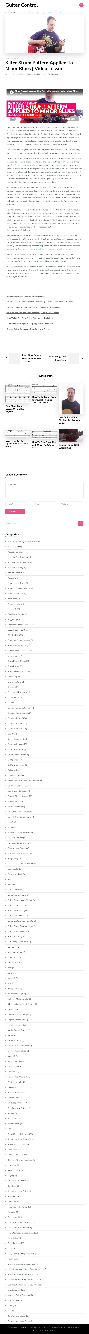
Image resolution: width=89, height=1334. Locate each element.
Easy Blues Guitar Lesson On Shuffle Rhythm (14, 409)
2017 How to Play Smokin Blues (22, 541)
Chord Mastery (14, 682)
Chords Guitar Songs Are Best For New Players (28, 329)
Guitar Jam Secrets (16, 915)
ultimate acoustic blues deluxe (21, 1264)
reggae (11, 1113)
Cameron (12, 676)
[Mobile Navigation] (81, 5)
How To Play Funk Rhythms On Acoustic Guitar (69, 420)
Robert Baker (14, 1123)
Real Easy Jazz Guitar (17, 1108)
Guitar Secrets (14, 936)
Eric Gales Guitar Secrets (19, 832)
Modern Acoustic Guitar (18, 1045)
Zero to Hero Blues (16, 1316)
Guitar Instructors (16, 910)
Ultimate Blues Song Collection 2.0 (23, 1279)
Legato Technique (16, 1019)
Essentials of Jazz (15, 837)
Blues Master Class (16, 661)
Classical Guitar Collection (19, 708)
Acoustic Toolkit (15, 572)
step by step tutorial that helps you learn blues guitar (46, 249)
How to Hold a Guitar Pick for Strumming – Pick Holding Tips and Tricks (40, 302)
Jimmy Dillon (13, 988)
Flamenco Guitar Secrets (19, 853)
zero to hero (13, 1311)
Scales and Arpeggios (17, 1144)
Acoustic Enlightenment (18, 557)
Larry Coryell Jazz (15, 1009)
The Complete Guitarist (18, 1227)
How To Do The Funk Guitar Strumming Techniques (30, 318)
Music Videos (13, 1066)
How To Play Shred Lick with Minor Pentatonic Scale (44, 445)
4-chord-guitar (14, 546)
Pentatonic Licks (15, 1082)
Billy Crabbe (13, 635)
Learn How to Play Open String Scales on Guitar (16, 444)
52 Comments (53, 74)
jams (10, 967)
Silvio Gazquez (14, 1170)
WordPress (52, 1330)
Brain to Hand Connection (19, 671)
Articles (11, 609)
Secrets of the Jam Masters (20, 1160)
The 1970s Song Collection (20, 1222)
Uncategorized (14, 1290)
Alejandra (12, 578)
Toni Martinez (14, 1243)
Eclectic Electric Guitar (18, 796)
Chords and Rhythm (16, 692)
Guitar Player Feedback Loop (21, 926)
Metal (10, 1035)
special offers (13, 1201)
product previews (15, 1103)
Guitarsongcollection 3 (18, 941)
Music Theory (14, 1061)
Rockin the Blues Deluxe (19, 1139)
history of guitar (15, 952)
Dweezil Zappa (14, 775)
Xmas (10, 1305)
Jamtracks (12, 973)
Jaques (11, 978)
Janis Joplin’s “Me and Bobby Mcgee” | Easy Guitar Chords (33, 312)
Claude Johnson (12, 59)
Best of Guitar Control (17, 630)
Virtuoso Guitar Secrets (18, 1295)
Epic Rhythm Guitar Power (19, 817)
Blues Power (13, 666)
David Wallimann (15, 744)
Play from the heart (16, 1092)
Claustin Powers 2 (16, 728)
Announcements (15, 604)
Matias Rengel (14, 1025)
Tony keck (12, 1248)
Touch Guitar (13, 1259)
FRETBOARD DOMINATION (20, 863)
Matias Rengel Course (17, 1030)
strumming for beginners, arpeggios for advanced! (30, 323)
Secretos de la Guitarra (18, 1155)
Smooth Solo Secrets (17, 1180)
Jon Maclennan (14, 993)
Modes (11, 1056)
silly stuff (12, 1165)
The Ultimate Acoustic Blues (21, 1233)
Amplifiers (12, 598)
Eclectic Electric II (15, 801)
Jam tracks (12, 962)
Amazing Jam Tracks (17, 583)
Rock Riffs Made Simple (18, 1134)
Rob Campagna (14, 1118)
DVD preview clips (16, 765)
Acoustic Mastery (15, 567)
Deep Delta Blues (16, 749)
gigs (9, 879)
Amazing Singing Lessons (19, 588)
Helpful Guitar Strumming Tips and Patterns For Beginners (34, 307)
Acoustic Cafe (14, 552)
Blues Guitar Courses (17, 645)
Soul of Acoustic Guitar (18, 1191)
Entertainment (14, 806)
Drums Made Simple (17, 754)
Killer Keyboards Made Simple (21, 1004)
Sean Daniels (13, 1149)
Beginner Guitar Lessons (18, 624)
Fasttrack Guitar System (18, 843)
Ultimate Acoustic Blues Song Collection (26, 1269)
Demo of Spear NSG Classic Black (69, 446)
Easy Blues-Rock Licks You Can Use (23, 780)
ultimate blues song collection (21, 1274)
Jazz (9, 983)
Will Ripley (13, 1300)
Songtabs (12, 1186)
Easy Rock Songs (15, 786)
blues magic (13, 656)
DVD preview (13, 760)
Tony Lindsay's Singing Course (21, 1253)
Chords (11, 687)
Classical (11, 702)
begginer (12, 619)
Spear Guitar (13, 1196)
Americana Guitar (15, 593)
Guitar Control (21, 5)
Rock (10, 1129)
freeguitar (12, 858)
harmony (11, 947)
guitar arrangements (17, 895)
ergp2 (10, 822)
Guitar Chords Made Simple (20, 900)
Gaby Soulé (13, 869)
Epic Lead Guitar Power (18, 812)
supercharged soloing (17, 1207)
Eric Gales (12, 827)
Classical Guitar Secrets (18, 713)
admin (7, 74)
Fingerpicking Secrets (17, 848)
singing (11, 1175)
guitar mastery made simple (20, 921)
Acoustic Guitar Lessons (18, 562)
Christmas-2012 (15, 697)
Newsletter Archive (16, 1077)
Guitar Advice (14, 889)
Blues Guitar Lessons (17, 650)
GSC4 (10, 884)
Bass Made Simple (16, 614)
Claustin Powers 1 (16, 723)
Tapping (11, 1212)
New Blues (12, 1071)
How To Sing (13, 957)
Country (11, 734)
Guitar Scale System (17, 931)
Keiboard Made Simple (18, 999)
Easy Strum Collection (17, 791)
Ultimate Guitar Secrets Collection (23, 1285)
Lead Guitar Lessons (17, 1014)
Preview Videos (14, 1097)
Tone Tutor (13, 1238)
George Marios (14, 874)
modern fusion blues (17, 1051)
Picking (11, 1087)
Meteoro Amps (14, 1040)
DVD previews (14, 770)
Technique (12, 1217)
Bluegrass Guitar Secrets (19, 640)
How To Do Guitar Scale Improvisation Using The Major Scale (44, 400)
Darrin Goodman (15, 739)
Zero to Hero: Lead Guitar (19, 1321)
